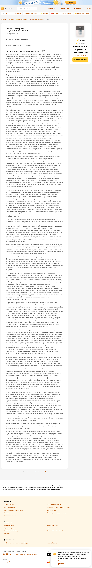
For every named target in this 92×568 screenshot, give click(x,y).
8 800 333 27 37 (20, 554)
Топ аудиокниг (67, 13)
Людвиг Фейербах (80, 55)
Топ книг (55, 13)
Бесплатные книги (31, 13)
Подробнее (61, 560)
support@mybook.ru (33, 554)
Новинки (45, 13)
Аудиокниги (17, 13)
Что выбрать (52, 8)
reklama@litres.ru (8, 562)
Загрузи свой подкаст (82, 13)
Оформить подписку (80, 59)
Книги (6, 13)
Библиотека (65, 8)
